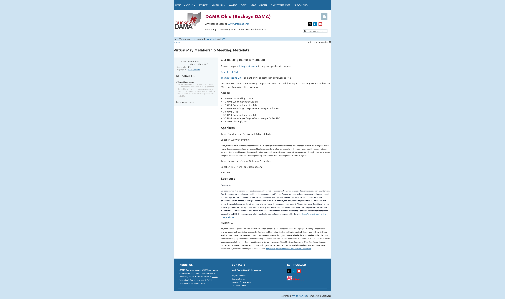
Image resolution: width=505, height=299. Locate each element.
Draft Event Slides (230, 72)
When (183, 61)
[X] (310, 24)
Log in (324, 16)
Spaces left (181, 67)
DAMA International (238, 23)
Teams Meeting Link (231, 77)
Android (211, 39)
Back (178, 42)
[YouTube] (320, 24)
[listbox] (319, 42)
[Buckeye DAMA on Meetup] (289, 279)
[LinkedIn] (315, 24)
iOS (223, 39)
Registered (181, 69)
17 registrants (194, 69)
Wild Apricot (300, 295)
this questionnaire (248, 66)
